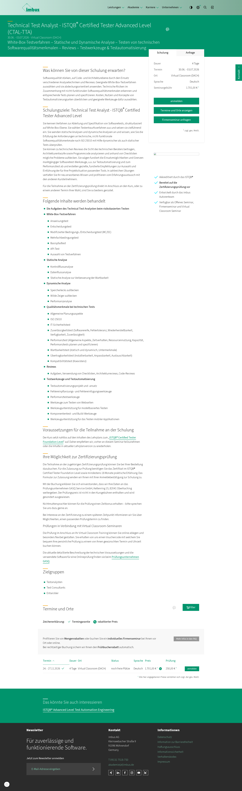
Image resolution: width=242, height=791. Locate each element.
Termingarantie (78, 622)
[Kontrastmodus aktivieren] (191, 7)
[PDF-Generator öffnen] (168, 28)
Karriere (150, 7)
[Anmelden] (212, 7)
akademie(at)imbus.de (121, 765)
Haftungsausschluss (169, 747)
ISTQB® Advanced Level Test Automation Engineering (78, 710)
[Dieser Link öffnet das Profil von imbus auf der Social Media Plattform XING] (111, 772)
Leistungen (114, 7)
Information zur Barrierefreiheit (175, 742)
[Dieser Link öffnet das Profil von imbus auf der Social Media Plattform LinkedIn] (117, 772)
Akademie (133, 7)
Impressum (164, 762)
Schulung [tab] (162, 53)
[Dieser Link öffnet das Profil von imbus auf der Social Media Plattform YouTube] (138, 772)
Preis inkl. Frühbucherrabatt (160, 668)
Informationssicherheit (170, 752)
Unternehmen (170, 7)
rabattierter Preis (105, 622)
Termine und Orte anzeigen (176, 110)
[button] (205, 7)
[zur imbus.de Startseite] (31, 7)
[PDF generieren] (174, 607)
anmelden (177, 101)
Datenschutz (165, 737)
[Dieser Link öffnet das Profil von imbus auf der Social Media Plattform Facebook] (124, 772)
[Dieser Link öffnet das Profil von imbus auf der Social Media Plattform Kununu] (145, 772)
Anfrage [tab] (190, 53)
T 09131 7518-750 (118, 760)
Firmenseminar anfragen (176, 120)
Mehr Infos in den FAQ (186, 638)
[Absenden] (93, 769)
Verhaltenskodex (167, 757)
